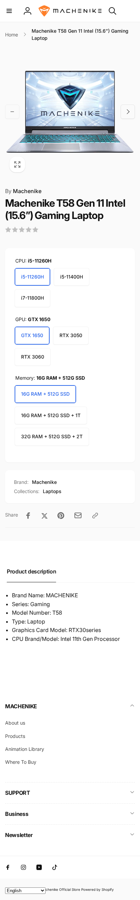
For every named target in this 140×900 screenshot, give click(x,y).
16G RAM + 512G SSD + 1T (51, 415)
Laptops (52, 491)
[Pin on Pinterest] (60, 515)
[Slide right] (128, 112)
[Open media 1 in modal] (70, 112)
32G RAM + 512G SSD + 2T (52, 436)
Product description (31, 571)
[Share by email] (78, 515)
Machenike (23, 191)
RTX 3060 (32, 357)
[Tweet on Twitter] (44, 515)
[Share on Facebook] (28, 515)
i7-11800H (32, 298)
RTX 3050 (70, 335)
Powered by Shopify (97, 889)
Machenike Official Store (60, 889)
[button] (9, 10)
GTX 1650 (32, 335)
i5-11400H (71, 277)
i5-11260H (32, 277)
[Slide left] (12, 112)
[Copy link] (95, 515)
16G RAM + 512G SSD (45, 394)
